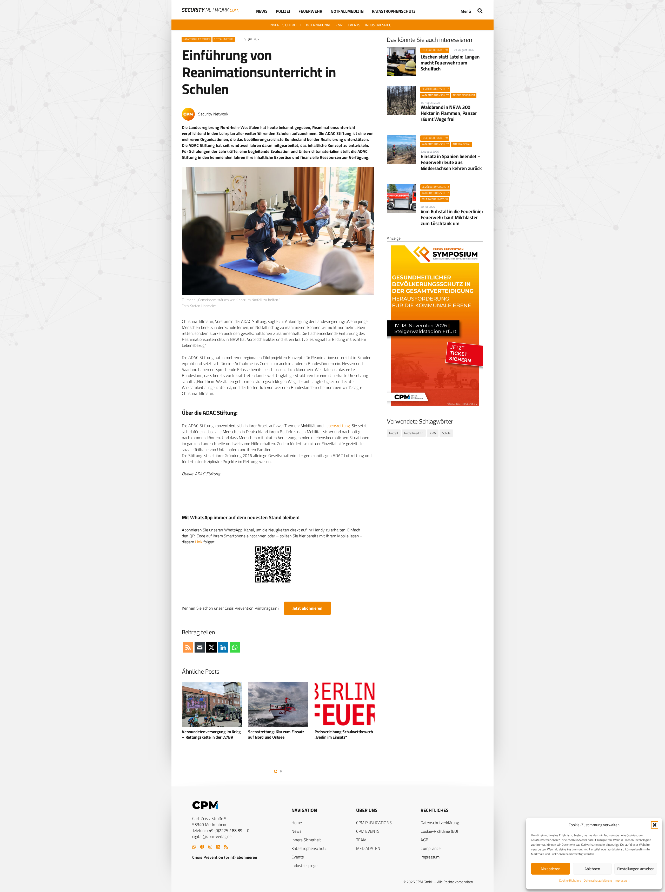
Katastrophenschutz (309, 848)
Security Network (213, 114)
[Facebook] (202, 847)
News (296, 831)
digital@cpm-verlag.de (211, 836)
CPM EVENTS (368, 831)
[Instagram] (210, 847)
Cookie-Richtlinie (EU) (439, 831)
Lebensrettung (337, 425)
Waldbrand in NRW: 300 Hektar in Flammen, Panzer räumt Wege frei (449, 113)
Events (297, 857)
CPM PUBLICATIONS (374, 822)
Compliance (431, 848)
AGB (424, 840)
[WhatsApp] (194, 847)
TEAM (361, 840)
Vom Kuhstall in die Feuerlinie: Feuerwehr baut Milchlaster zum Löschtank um (452, 217)
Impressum (622, 880)
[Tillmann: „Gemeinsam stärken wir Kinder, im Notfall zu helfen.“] (278, 231)
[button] (654, 825)
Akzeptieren (550, 869)
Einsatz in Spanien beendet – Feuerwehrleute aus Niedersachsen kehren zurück (451, 162)
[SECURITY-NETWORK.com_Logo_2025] (210, 10)
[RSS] (226, 847)
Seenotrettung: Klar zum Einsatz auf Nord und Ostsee (210, 734)
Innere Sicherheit (306, 840)
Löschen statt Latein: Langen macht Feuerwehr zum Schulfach (450, 62)
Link (198, 542)
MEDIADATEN (368, 848)
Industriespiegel (304, 865)
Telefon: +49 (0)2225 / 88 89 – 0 (220, 830)
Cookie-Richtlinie (570, 880)
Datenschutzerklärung (598, 880)
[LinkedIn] (218, 847)
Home (296, 822)
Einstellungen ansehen (635, 869)
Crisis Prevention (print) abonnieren (224, 857)
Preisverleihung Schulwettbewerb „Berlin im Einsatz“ (277, 734)
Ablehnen (592, 869)
